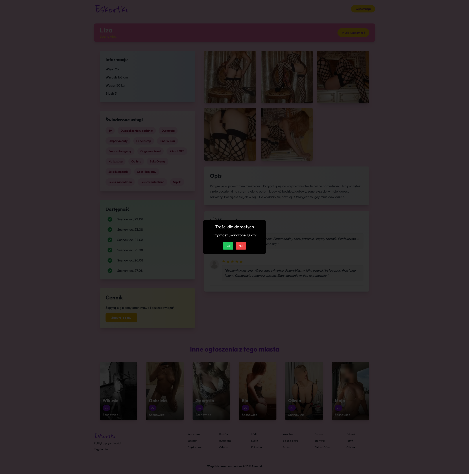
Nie (241, 246)
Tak (228, 246)
